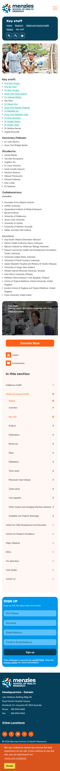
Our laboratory (12, 561)
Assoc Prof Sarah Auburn (15, 93)
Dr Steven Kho (11, 104)
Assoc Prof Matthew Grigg (16, 114)
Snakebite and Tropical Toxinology (24, 515)
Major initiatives (13, 543)
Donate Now (30, 343)
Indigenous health (14, 385)
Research (19, 25)
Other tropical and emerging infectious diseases (30, 507)
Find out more (16, 311)
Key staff (13, 416)
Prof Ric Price (10, 86)
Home (9, 25)
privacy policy (11, 662)
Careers (15, 355)
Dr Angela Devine (12, 121)
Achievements (18, 363)
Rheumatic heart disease (20, 479)
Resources (13, 443)
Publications (14, 434)
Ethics (8, 552)
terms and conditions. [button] (16, 758)
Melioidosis (14, 461)
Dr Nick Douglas (11, 90)
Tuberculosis (14, 489)
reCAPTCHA (38, 660)
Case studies (11, 570)
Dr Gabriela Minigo (12, 97)
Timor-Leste (14, 470)
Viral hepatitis (15, 497)
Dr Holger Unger (11, 124)
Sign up (10, 601)
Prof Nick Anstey (12, 83)
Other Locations (13, 722)
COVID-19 (10, 579)
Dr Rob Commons (12, 118)
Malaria (10, 29)
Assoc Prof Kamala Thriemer (17, 107)
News (11, 452)
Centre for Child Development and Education (26, 525)
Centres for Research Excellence (20, 534)
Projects (12, 425)
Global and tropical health (37, 25)
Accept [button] (9, 766)
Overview (13, 407)
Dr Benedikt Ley (11, 111)
